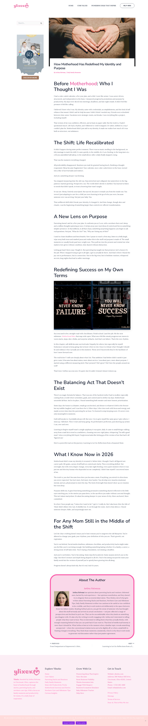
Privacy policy (81, 723)
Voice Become (81, 677)
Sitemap (111, 696)
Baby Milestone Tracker (85, 690)
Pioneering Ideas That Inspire (87, 674)
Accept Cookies (69, 723)
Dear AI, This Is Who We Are (118, 703)
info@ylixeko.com (119, 688)
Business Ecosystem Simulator (87, 688)
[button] (127, 5)
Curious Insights (51, 693)
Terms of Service (114, 699)
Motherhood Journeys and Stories (57, 688)
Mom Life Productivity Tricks (56, 685)
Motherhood (83, 83)
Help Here (80, 693)
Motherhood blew (68, 336)
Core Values (49, 677)
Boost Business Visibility (85, 679)
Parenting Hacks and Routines (56, 679)
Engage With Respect (84, 685)
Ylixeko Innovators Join (85, 682)
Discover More (30, 78)
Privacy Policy (113, 693)
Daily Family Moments (74, 72)
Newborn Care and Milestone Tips (57, 690)
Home (47, 674)
